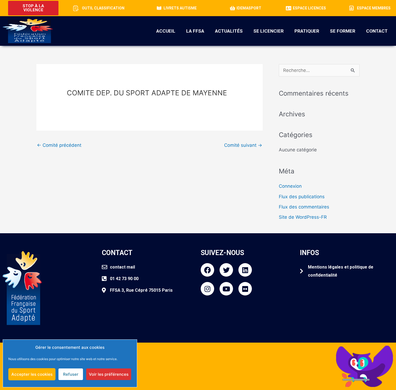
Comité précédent (59, 145)
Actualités (229, 31)
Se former (342, 31)
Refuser (70, 374)
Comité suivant (243, 145)
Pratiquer (306, 31)
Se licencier (268, 31)
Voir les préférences (108, 374)
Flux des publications (302, 196)
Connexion (290, 186)
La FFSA (195, 31)
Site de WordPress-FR (303, 217)
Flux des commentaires (304, 207)
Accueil (165, 31)
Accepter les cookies (32, 374)
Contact (377, 31)
